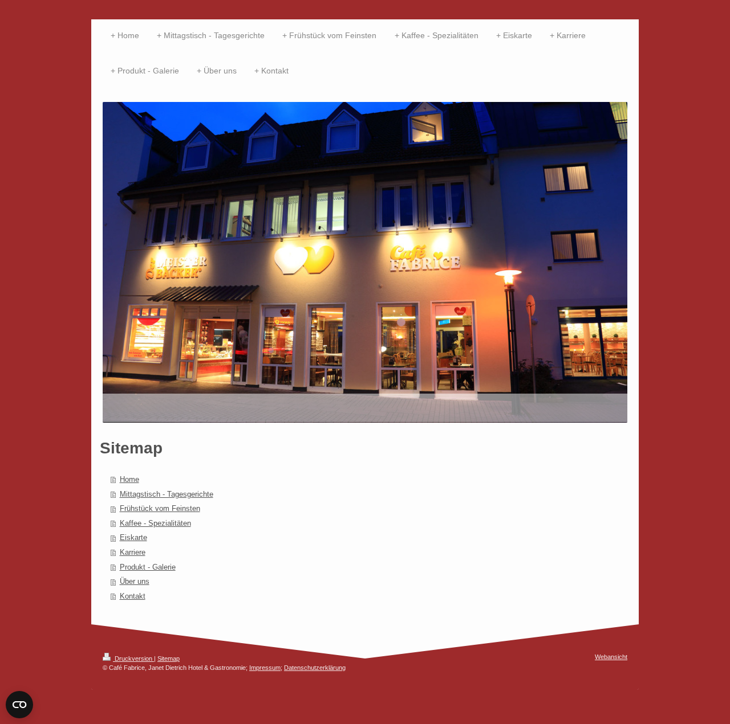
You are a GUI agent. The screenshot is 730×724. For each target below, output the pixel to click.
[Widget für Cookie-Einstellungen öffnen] (19, 704)
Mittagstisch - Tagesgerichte (166, 494)
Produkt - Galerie (148, 567)
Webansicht (611, 656)
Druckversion (133, 658)
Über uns (134, 581)
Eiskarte (133, 537)
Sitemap (168, 658)
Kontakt (132, 596)
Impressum (265, 667)
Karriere (132, 552)
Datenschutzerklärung (315, 667)
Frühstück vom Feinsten (160, 508)
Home (129, 479)
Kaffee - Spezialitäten (155, 523)
